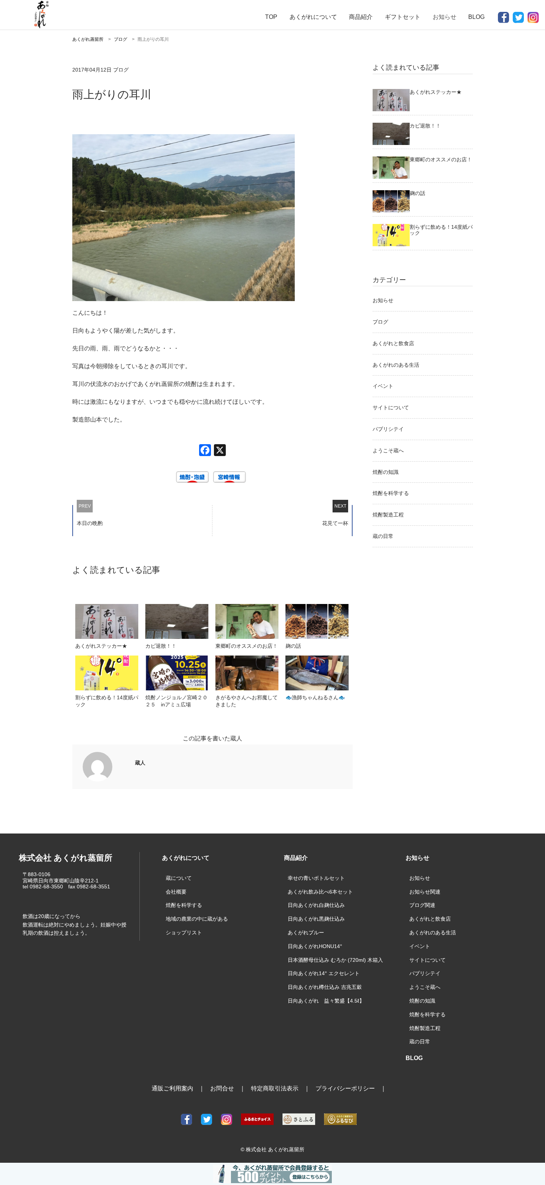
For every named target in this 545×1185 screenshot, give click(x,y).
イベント (383, 386)
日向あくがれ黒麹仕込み (316, 919)
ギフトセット (402, 17)
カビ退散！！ (160, 646)
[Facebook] (205, 451)
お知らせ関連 (424, 892)
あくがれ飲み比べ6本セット (320, 892)
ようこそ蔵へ (388, 450)
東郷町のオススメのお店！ (246, 646)
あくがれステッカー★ (101, 646)
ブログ (380, 322)
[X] (219, 451)
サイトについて (391, 407)
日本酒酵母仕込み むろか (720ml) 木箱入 (335, 960)
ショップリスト (184, 932)
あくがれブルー (306, 932)
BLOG (476, 17)
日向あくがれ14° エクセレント (324, 973)
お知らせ (383, 300)
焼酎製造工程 (388, 515)
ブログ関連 (422, 905)
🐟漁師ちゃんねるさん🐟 (315, 697)
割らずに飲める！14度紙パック (106, 700)
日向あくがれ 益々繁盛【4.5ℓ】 (326, 1001)
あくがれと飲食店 (393, 343)
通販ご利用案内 (172, 1088)
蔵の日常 (383, 536)
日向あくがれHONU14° (315, 946)
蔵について (179, 878)
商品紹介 (361, 17)
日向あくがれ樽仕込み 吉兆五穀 (325, 987)
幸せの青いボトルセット (316, 878)
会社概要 (176, 892)
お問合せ (222, 1088)
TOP (271, 17)
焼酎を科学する (391, 493)
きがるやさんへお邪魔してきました (246, 700)
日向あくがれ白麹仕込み (316, 905)
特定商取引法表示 (274, 1088)
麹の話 (293, 646)
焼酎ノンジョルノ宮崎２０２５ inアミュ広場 (176, 700)
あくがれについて (313, 17)
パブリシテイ (388, 429)
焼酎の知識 (386, 472)
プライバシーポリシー (345, 1088)
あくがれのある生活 (396, 365)
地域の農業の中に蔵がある (197, 919)
